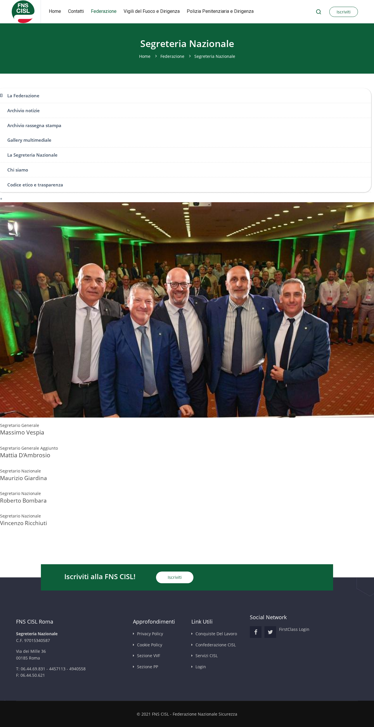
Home (55, 11)
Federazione (104, 11)
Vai (318, 12)
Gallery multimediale (29, 140)
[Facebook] (256, 632)
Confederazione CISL (215, 645)
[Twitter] (270, 632)
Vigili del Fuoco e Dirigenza (152, 11)
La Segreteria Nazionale (32, 155)
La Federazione (23, 95)
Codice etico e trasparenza (35, 185)
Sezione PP (147, 666)
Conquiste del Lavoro (216, 633)
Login (200, 666)
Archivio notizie (23, 110)
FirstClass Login (294, 629)
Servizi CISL (206, 655)
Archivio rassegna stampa (34, 125)
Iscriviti (344, 12)
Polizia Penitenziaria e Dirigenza (220, 11)
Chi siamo (17, 170)
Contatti (76, 11)
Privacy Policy (150, 633)
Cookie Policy (149, 645)
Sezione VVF (148, 655)
